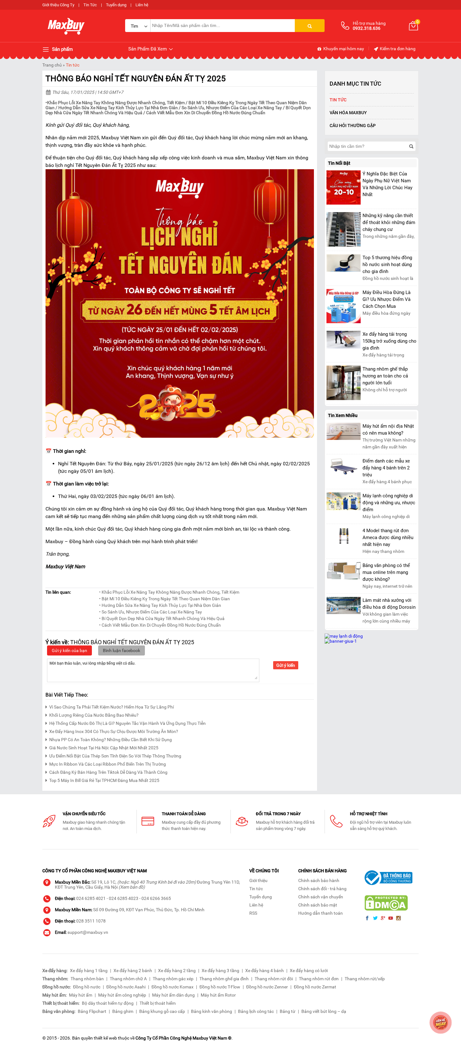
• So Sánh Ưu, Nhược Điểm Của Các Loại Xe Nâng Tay (150, 611)
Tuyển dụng (116, 5)
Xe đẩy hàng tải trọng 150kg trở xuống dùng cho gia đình (389, 341)
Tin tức (72, 64)
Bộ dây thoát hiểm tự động (108, 1003)
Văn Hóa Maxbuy (348, 112)
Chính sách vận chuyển (320, 896)
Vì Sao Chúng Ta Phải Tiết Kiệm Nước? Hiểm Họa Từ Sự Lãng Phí (111, 706)
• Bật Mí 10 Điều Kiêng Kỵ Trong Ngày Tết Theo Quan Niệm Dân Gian (164, 598)
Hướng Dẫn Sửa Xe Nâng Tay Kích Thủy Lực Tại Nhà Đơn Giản (118, 107)
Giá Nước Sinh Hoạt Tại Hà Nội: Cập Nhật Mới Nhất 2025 (103, 747)
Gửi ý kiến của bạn (69, 650)
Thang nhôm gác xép (173, 978)
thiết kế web (105, 1038)
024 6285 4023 (123, 898)
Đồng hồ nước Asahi (126, 986)
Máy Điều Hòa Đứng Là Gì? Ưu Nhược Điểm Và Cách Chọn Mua (387, 299)
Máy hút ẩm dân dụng (173, 995)
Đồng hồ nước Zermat (315, 986)
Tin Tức (90, 5)
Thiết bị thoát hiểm (158, 1003)
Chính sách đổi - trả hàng (322, 888)
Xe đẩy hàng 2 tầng (177, 970)
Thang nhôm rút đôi (274, 978)
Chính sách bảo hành (318, 880)
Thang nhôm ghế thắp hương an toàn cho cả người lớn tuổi (385, 376)
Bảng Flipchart (92, 1011)
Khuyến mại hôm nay (343, 48)
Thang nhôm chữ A (128, 978)
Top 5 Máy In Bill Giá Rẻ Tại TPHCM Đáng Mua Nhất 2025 (104, 780)
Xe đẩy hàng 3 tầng (220, 970)
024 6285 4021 (91, 898)
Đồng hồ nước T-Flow (219, 986)
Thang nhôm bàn (87, 978)
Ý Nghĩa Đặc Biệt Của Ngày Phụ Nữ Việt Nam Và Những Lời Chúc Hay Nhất (387, 184)
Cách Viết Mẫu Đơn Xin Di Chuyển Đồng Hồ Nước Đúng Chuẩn (205, 112)
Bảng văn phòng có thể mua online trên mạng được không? (386, 572)
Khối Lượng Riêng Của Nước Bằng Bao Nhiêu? (94, 715)
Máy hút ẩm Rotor (218, 995)
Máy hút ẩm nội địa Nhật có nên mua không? (388, 429)
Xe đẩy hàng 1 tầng (89, 970)
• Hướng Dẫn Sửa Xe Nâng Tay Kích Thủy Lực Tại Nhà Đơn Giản (160, 605)
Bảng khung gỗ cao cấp (162, 1011)
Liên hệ (141, 5)
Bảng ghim (122, 1011)
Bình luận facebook (121, 650)
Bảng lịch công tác (256, 1011)
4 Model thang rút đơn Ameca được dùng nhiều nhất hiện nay (388, 537)
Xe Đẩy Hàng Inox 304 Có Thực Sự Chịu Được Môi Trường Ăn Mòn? (113, 731)
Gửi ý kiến (285, 665)
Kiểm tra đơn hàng (397, 48)
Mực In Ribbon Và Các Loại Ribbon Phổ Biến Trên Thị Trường (107, 764)
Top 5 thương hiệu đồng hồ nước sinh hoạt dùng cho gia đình (387, 264)
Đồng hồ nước (86, 986)
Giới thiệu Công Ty (58, 5)
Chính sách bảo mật (317, 904)
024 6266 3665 (156, 898)
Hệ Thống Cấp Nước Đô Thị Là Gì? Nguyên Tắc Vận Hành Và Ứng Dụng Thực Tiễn (127, 723)
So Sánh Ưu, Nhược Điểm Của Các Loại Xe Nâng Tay (232, 107)
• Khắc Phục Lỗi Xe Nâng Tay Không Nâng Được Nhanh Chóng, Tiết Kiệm (169, 592)
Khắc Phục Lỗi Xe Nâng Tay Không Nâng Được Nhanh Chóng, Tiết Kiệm (116, 102)
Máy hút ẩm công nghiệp (122, 995)
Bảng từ (287, 1011)
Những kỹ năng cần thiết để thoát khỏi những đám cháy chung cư (389, 222)
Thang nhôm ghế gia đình (224, 978)
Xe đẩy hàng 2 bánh (133, 970)
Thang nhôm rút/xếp (365, 978)
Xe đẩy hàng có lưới (309, 970)
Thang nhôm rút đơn (319, 978)
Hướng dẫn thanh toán (320, 913)
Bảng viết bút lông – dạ (323, 1011)
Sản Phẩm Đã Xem (148, 49)
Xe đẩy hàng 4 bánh (264, 970)
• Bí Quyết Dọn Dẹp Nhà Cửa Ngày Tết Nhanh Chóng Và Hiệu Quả (162, 618)
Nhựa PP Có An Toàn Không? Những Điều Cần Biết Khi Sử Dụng (110, 739)
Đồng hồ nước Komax (172, 986)
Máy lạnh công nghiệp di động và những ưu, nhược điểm (389, 502)
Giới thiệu (258, 880)
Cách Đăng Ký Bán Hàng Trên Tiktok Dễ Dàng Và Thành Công (108, 772)
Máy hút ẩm (80, 995)
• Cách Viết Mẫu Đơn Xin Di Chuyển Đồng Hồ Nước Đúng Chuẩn (160, 625)
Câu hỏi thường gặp (353, 125)
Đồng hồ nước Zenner (267, 986)
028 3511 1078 (91, 920)
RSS (253, 913)
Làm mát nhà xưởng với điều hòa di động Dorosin (389, 603)
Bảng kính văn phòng (211, 1011)
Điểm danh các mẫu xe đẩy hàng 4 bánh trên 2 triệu (386, 468)
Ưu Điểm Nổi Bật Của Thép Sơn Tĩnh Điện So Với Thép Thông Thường (115, 755)
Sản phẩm (62, 49)
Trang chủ (52, 64)
